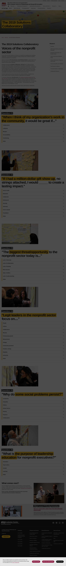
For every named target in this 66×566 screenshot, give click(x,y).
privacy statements (15, 562)
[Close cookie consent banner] (64, 559)
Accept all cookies (36, 561)
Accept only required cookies (48, 561)
